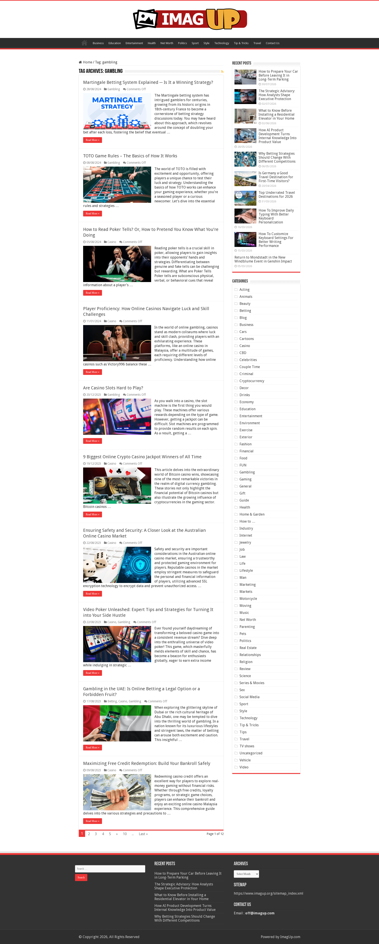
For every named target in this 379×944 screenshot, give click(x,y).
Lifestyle (246, 570)
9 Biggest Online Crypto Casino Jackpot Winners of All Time (142, 456)
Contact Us (272, 43)
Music (244, 613)
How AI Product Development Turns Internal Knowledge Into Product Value (278, 136)
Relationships (250, 655)
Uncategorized (251, 753)
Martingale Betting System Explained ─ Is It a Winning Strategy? (148, 82)
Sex (242, 690)
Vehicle (245, 760)
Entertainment (134, 43)
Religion (246, 662)
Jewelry (245, 542)
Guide (244, 500)
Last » (143, 834)
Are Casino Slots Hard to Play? (113, 387)
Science (245, 676)
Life (242, 563)
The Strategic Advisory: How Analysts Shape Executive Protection (277, 95)
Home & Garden (252, 514)
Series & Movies (252, 683)
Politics (182, 43)
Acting (245, 290)
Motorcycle (248, 599)
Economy (247, 402)
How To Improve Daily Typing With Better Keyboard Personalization (276, 216)
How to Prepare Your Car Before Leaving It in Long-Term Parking (278, 75)
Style (206, 43)
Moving (245, 606)
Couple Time (250, 367)
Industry (246, 528)
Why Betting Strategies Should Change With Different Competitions (277, 157)
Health (152, 43)
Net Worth (167, 43)
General (246, 486)
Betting (112, 701)
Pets (243, 634)
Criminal (246, 374)
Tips (243, 732)
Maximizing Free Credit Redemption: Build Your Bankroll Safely (146, 763)
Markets (246, 592)
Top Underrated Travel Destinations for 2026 (277, 195)
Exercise (246, 430)
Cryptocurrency (252, 381)
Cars (243, 332)
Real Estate (248, 648)
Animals (246, 297)
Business (98, 43)
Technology (221, 43)
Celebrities (248, 360)
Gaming (246, 479)
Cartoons (247, 339)
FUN (243, 465)
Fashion (246, 444)
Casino (111, 242)
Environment (250, 423)
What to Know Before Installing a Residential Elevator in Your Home (277, 114)
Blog (243, 318)
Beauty (245, 304)
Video (244, 767)
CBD (243, 353)
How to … (247, 521)
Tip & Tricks (241, 43)
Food (243, 458)
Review (245, 669)
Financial (247, 451)
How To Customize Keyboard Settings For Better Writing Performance (276, 240)
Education (115, 43)
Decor (244, 388)
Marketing (248, 585)
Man (243, 577)
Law (243, 556)
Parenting (247, 627)
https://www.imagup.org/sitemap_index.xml (268, 893)
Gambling (113, 89)
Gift (242, 493)
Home (84, 42)
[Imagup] (189, 18)
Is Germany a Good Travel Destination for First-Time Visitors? (276, 177)
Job (242, 549)
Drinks (245, 395)
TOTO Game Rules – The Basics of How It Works (130, 155)
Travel (257, 43)
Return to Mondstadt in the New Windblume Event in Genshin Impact (263, 259)
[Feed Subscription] (222, 71)
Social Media (249, 697)
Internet (246, 535)
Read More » (92, 140)
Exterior (246, 437)
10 (125, 834)
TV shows (247, 746)
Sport (195, 43)
